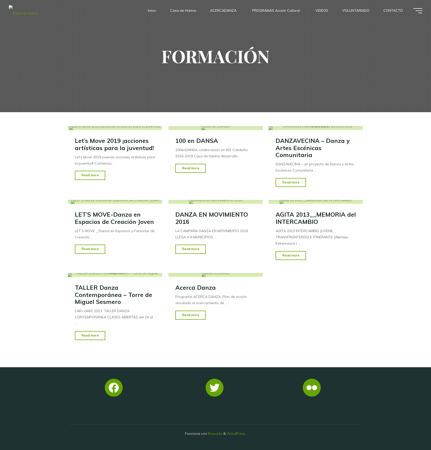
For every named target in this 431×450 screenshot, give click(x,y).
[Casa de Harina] (24, 10)
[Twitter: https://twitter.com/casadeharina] (214, 388)
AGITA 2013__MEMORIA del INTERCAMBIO (316, 218)
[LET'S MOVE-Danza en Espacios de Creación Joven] (115, 202)
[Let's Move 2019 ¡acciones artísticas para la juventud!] (115, 128)
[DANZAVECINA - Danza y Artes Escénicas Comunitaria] (316, 128)
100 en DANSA (196, 140)
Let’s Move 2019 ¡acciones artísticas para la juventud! (114, 144)
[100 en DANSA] (215, 128)
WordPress (236, 433)
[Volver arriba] (411, 430)
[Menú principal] (417, 10)
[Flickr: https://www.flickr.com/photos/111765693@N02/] (312, 388)
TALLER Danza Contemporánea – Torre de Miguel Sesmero (113, 294)
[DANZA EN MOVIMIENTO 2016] (215, 202)
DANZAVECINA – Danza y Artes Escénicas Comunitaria (313, 148)
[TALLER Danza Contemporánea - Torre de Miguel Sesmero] (115, 275)
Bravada (214, 433)
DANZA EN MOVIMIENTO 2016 (211, 218)
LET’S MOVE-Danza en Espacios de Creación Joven (114, 218)
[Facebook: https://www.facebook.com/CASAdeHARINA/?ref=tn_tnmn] (114, 388)
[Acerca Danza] (215, 275)
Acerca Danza (195, 287)
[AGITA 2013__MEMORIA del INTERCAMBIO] (316, 202)
